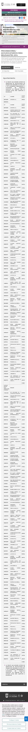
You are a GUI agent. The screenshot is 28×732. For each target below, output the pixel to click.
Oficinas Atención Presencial (14, 14)
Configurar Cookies (14, 720)
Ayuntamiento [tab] (6, 67)
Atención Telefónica (14, 12)
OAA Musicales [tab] (19, 71)
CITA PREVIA (14, 10)
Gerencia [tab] (17, 67)
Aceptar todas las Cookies (14, 728)
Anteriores (5, 40)
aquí (3, 714)
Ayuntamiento (7, 36)
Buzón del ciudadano (11, 17)
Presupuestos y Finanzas (18, 36)
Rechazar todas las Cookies (14, 724)
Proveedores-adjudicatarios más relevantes (13, 39)
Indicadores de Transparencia (10, 37)
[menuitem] (14, 10)
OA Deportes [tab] (5, 71)
